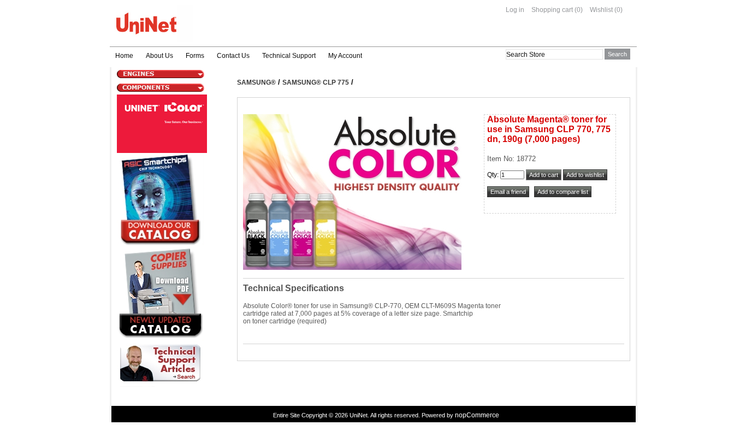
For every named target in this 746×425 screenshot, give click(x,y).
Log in (515, 10)
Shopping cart (552, 10)
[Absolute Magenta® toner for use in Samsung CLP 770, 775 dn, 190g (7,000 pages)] (352, 267)
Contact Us (233, 56)
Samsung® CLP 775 (315, 82)
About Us (159, 56)
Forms (195, 56)
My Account (345, 56)
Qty (492, 175)
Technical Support (289, 56)
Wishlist (601, 10)
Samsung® (256, 82)
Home (124, 56)
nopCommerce (477, 415)
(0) (579, 10)
